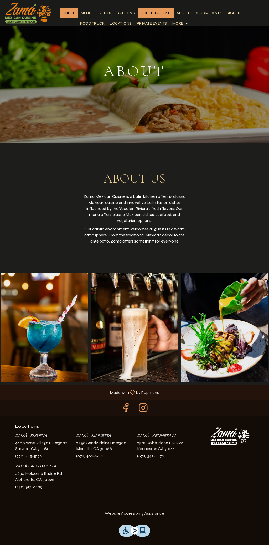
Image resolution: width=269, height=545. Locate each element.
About (183, 13)
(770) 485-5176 (28, 455)
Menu (86, 13)
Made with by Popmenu (81, 392)
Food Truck (92, 23)
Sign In (234, 13)
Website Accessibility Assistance (134, 513)
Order (69, 13)
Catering (125, 13)
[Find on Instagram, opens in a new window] (143, 409)
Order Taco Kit (156, 13)
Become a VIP (208, 13)
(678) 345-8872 (150, 455)
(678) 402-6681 (89, 455)
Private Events (152, 23)
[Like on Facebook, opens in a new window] (126, 409)
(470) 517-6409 (29, 486)
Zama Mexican (230, 436)
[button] (181, 23)
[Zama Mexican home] (27, 13)
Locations (121, 23)
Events (104, 13)
